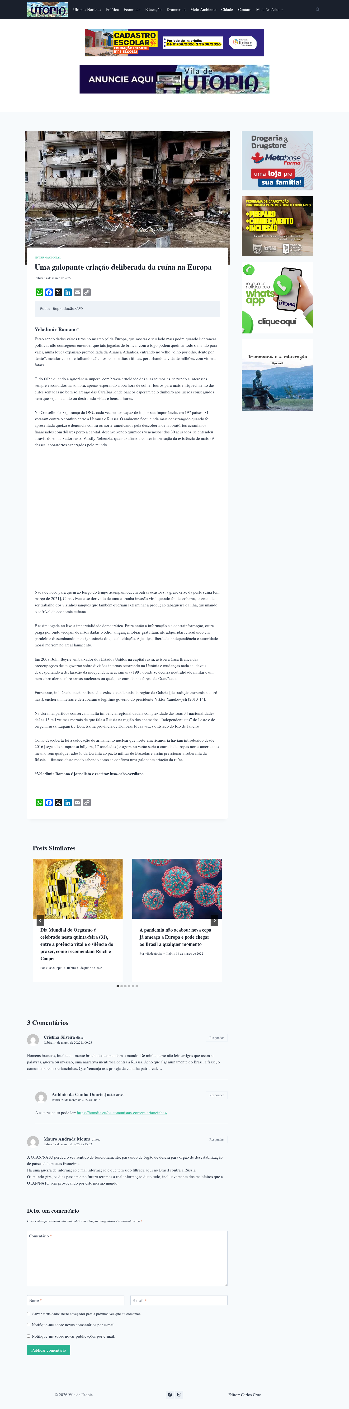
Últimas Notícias (87, 9)
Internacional (48, 257)
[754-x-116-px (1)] (174, 55)
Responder (216, 1037)
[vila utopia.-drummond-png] (277, 375)
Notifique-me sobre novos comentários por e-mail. (74, 1324)
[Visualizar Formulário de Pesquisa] (317, 9)
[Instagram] (179, 1395)
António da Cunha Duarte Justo (83, 1094)
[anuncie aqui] (174, 92)
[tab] (118, 986)
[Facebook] (170, 1395)
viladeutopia (54, 967)
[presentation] (78, 889)
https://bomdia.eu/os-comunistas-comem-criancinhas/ (122, 1112)
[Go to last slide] (40, 920)
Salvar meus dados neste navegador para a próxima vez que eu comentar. (86, 1313)
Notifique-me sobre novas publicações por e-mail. (73, 1336)
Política (112, 9)
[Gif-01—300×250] (277, 160)
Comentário (40, 1236)
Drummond (176, 9)
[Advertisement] (127, 489)
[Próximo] (214, 920)
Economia (132, 9)
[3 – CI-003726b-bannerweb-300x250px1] (277, 226)
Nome (35, 1300)
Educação (153, 9)
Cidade (227, 9)
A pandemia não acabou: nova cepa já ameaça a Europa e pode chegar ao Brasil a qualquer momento (175, 937)
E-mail (139, 1300)
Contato (244, 9)
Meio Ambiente (203, 9)
